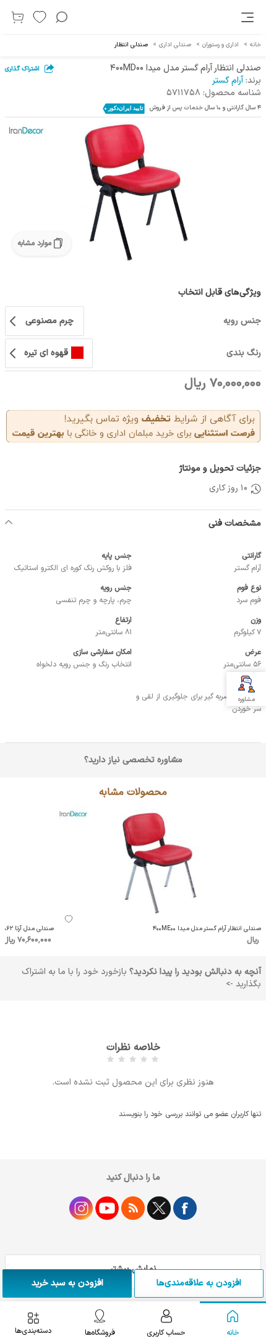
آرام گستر (227, 80)
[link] (248, 17)
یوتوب (107, 1208)
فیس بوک (185, 1208)
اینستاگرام (81, 1208)
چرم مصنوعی (49, 320)
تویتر (159, 1208)
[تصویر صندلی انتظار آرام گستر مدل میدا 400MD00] (133, 192)
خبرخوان (133, 1208)
